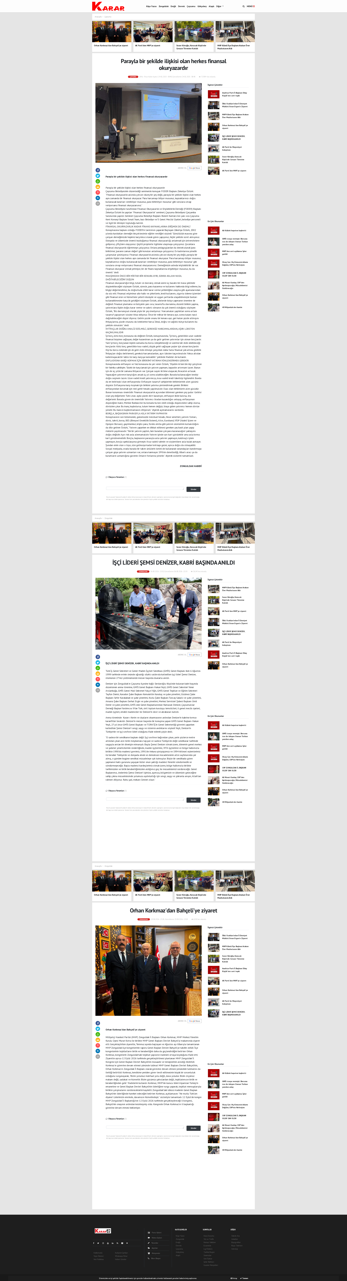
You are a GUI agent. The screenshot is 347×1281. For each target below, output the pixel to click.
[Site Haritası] (123, 1243)
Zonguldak (163, 6)
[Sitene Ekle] (128, 1243)
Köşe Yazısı (151, 6)
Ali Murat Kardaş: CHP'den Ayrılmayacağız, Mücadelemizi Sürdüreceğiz (235, 285)
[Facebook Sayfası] (94, 1243)
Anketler (234, 1239)
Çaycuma (191, 6)
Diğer (219, 6)
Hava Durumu (209, 1236)
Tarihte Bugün (209, 1252)
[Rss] (118, 1243)
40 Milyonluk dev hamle (232, 307)
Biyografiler (236, 1242)
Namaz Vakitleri (210, 1242)
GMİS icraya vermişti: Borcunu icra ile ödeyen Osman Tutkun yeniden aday (235, 242)
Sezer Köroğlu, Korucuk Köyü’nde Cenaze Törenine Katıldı (233, 159)
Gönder (193, 489)
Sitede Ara (235, 1236)
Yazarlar (154, 1243)
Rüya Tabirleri (236, 1245)
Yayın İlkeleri (99, 1256)
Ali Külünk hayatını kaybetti (234, 230)
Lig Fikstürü (208, 1249)
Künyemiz (155, 1253)
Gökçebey (202, 6)
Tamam (245, 1278)
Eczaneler (207, 1245)
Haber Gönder (120, 1259)
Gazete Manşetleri (211, 1265)
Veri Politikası (99, 1259)
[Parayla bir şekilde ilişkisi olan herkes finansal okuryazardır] (148, 122)
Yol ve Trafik (209, 1239)
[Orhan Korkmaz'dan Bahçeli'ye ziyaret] (148, 970)
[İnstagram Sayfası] (104, 1243)
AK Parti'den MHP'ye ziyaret (234, 170)
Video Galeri (156, 1238)
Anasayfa (98, 17)
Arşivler (154, 1248)
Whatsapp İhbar (121, 1256)
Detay (234, 1278)
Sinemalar (207, 1255)
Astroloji (234, 1249)
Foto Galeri (156, 1232)
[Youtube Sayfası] (109, 1243)
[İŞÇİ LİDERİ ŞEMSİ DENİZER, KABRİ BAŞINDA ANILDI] (148, 613)
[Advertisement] (290, 33)
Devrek (181, 6)
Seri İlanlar (208, 1258)
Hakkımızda (98, 1253)
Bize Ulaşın (155, 1258)
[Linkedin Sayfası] (114, 1243)
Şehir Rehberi (209, 1262)
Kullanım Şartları (121, 1253)
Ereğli (173, 6)
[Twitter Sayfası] (99, 1243)
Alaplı (211, 6)
